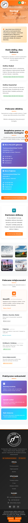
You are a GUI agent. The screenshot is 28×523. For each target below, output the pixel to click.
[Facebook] (10, 506)
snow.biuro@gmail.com (15, 497)
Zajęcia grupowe (14, 468)
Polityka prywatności (14, 520)
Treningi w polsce (14, 480)
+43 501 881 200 (8, 182)
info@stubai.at (8, 160)
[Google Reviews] (18, 506)
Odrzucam (18, 518)
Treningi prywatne (14, 466)
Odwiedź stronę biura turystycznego (14, 198)
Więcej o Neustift (7, 308)
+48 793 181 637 (15, 500)
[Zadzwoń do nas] (19, 2)
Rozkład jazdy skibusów (14, 234)
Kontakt (14, 488)
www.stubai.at (7, 162)
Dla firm (14, 471)
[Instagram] (14, 506)
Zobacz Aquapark (7, 335)
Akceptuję (10, 518)
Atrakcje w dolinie (14, 486)
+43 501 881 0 (8, 156)
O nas (14, 483)
